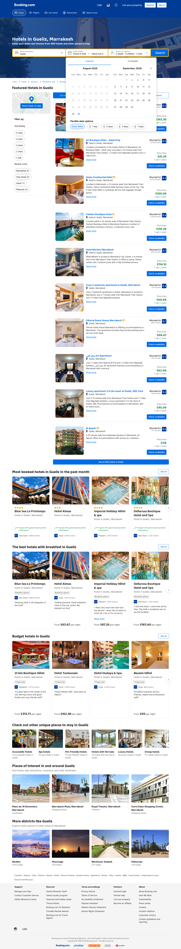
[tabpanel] (111, 98)
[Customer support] (116, 5)
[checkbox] (107, 80)
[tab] (89, 61)
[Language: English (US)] (108, 5)
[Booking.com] (24, 5)
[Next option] (168, 508)
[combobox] (39, 53)
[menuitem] (19, 13)
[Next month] (150, 68)
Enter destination (26, 51)
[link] (31, 132)
